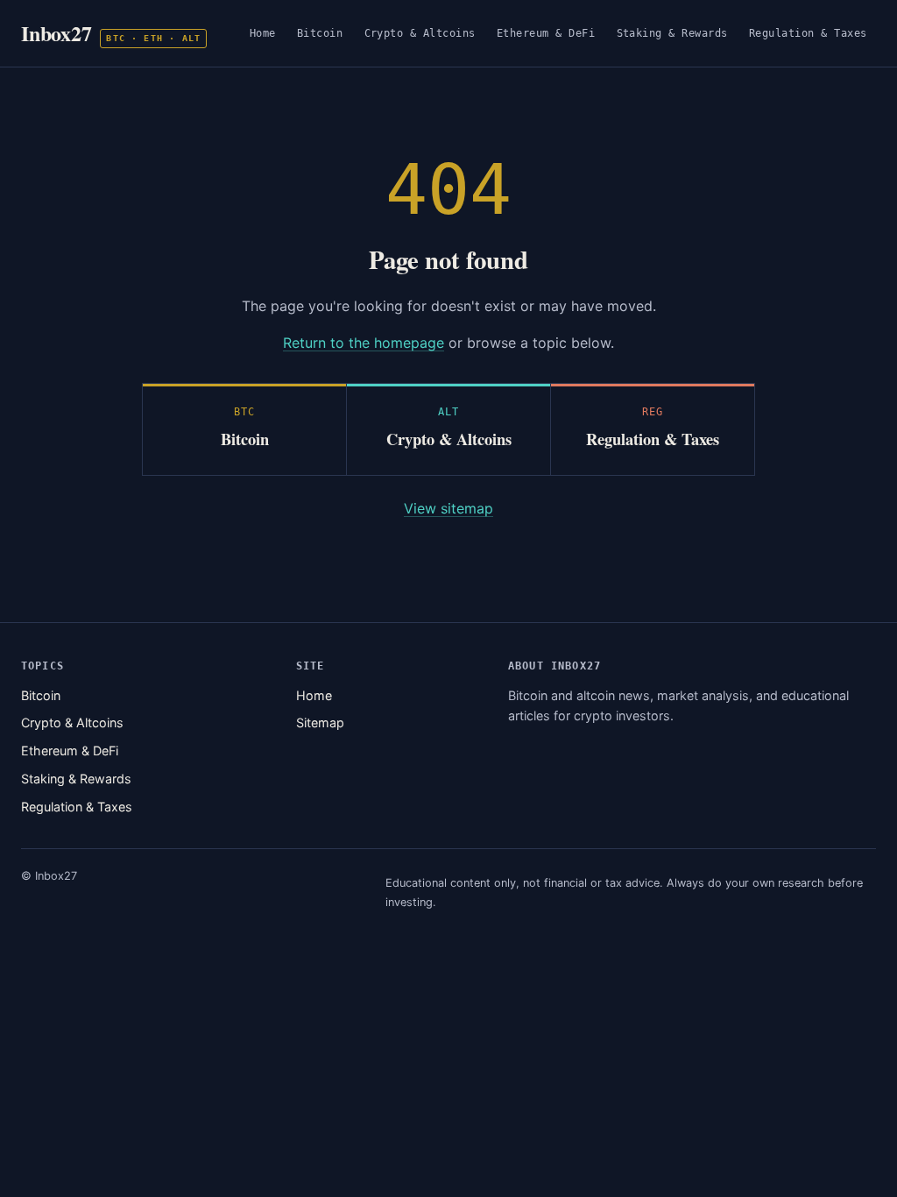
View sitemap (448, 508)
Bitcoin (320, 32)
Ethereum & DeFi (546, 32)
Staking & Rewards (673, 32)
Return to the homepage (363, 342)
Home (263, 32)
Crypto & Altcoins (420, 32)
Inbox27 (111, 33)
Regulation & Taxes (808, 32)
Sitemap (320, 722)
